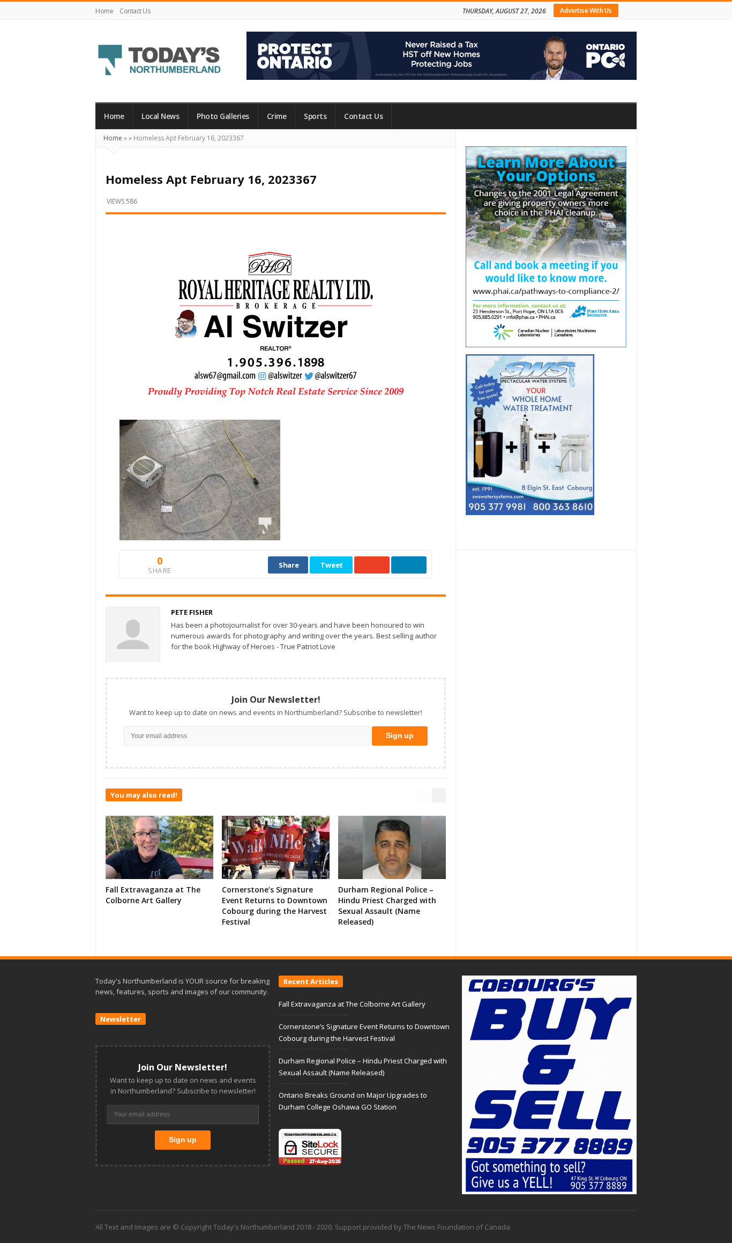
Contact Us (134, 11)
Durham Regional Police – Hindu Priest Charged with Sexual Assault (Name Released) (387, 905)
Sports (315, 116)
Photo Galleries (223, 116)
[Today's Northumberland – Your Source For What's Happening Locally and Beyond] (159, 61)
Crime (277, 116)
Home (104, 11)
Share (289, 565)
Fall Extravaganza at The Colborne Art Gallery (153, 894)
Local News (160, 116)
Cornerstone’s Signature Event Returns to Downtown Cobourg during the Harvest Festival (274, 905)
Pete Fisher (192, 612)
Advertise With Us (586, 10)
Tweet (331, 565)
